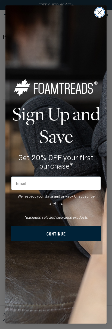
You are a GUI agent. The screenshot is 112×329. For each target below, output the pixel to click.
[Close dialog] (99, 12)
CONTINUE (56, 234)
